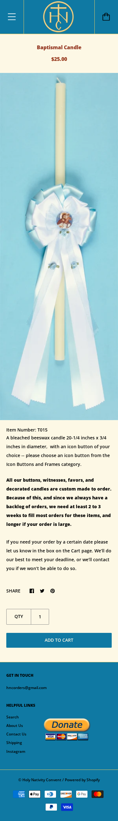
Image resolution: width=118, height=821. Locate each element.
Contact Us (16, 734)
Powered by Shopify (82, 779)
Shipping (14, 742)
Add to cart (59, 640)
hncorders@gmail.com (26, 687)
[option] (59, 246)
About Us (14, 725)
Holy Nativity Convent (41, 779)
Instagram (15, 751)
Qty (18, 616)
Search (12, 717)
